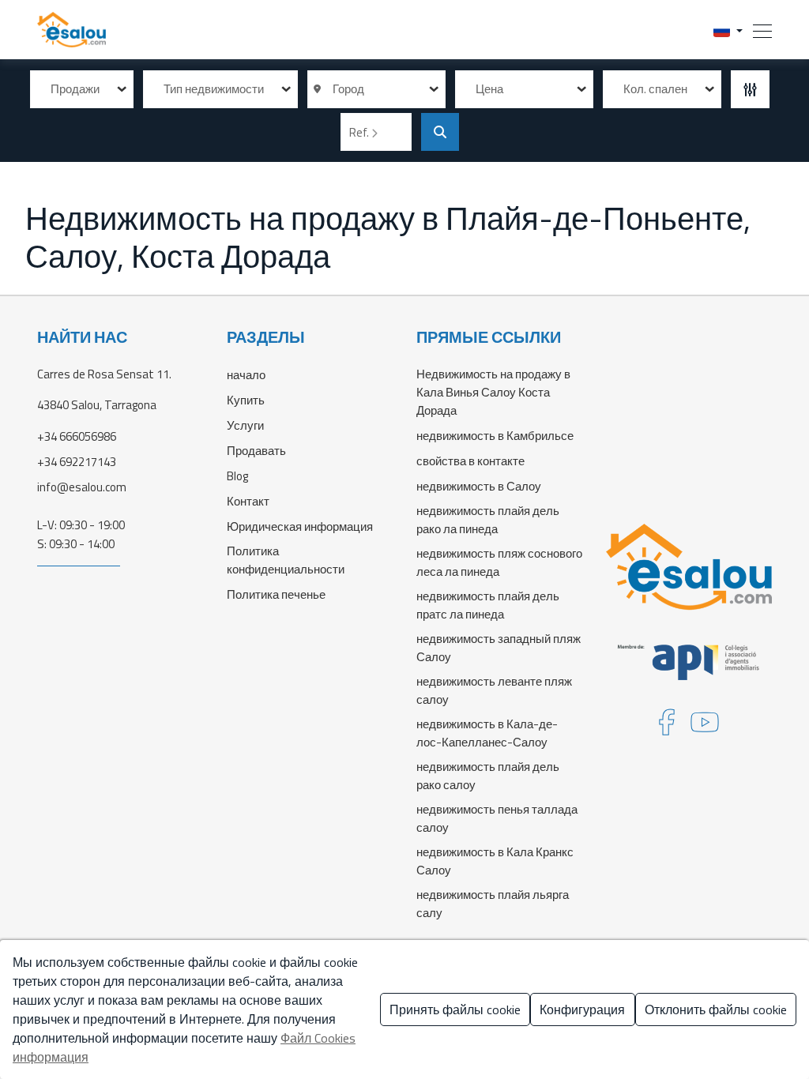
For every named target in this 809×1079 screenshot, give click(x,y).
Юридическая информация (300, 526)
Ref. (360, 132)
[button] (728, 29)
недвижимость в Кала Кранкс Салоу (495, 861)
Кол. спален (655, 89)
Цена (489, 89)
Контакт (248, 501)
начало (246, 375)
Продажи (75, 89)
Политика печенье (276, 594)
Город (346, 89)
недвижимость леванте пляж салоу (494, 690)
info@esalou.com (81, 487)
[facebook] (667, 727)
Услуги (245, 425)
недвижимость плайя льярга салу (492, 903)
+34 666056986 (76, 436)
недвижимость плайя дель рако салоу (487, 776)
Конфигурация (582, 1009)
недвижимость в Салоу (478, 486)
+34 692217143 (76, 462)
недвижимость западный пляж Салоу (498, 648)
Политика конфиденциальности (285, 560)
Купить (246, 400)
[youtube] (704, 727)
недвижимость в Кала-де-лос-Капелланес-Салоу (487, 733)
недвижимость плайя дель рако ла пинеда (487, 520)
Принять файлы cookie (455, 1009)
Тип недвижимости (214, 89)
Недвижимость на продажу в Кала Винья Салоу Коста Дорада (493, 392)
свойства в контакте (470, 461)
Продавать (256, 451)
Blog (237, 476)
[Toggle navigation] (757, 29)
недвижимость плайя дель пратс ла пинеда (487, 605)
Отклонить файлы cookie (716, 1009)
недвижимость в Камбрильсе (495, 436)
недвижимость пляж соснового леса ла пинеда (499, 562)
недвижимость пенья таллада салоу (497, 818)
